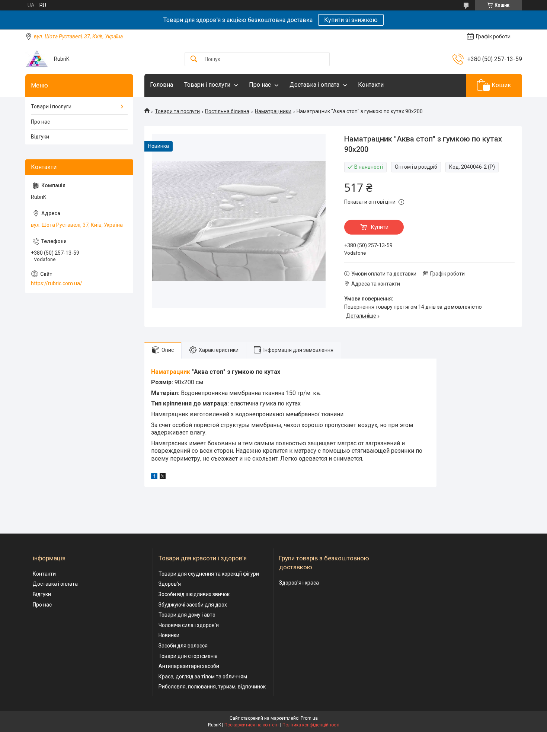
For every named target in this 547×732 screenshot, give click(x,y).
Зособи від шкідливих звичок (194, 594)
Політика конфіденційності (310, 725)
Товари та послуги (177, 111)
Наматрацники (273, 111)
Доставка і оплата (314, 84)
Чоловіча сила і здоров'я (189, 625)
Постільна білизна (227, 111)
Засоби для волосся (183, 646)
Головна (161, 84)
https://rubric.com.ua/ (56, 283)
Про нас (260, 84)
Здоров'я (170, 584)
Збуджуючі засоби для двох (193, 605)
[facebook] (154, 477)
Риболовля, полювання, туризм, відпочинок (212, 687)
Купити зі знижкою (351, 19)
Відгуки (40, 137)
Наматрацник (170, 371)
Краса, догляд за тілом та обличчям (203, 677)
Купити (379, 227)
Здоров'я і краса (299, 583)
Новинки (169, 635)
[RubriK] (36, 59)
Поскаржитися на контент (251, 725)
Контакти (371, 84)
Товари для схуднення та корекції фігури (209, 574)
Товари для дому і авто (187, 615)
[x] (163, 477)
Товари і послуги (207, 84)
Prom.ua (309, 718)
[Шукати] (194, 59)
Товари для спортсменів (188, 656)
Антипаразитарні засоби (189, 666)
